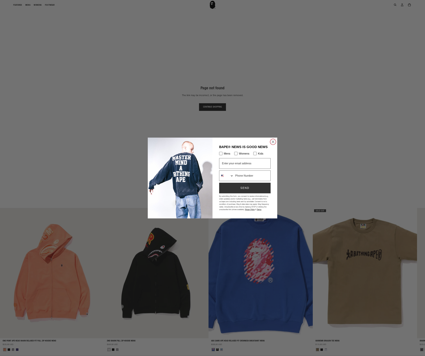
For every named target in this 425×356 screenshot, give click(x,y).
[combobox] (226, 176)
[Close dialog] (273, 142)
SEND (244, 188)
